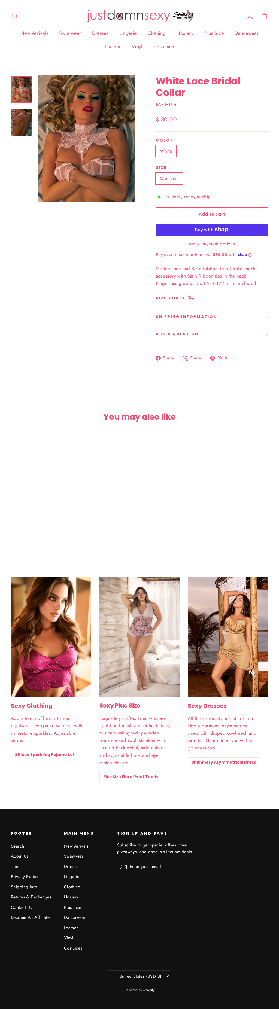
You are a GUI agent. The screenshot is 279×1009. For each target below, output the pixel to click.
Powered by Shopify (140, 989)
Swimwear (70, 33)
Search (17, 846)
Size (161, 168)
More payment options (212, 243)
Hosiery (185, 33)
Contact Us (21, 907)
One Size (169, 178)
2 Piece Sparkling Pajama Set (45, 754)
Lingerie (128, 33)
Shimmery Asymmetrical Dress (224, 762)
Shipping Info (24, 887)
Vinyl (137, 46)
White (166, 151)
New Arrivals (34, 33)
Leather (113, 46)
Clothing (157, 33)
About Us (19, 856)
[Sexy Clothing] (51, 637)
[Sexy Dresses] (228, 637)
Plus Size (214, 33)
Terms (16, 866)
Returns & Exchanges (31, 897)
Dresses (100, 33)
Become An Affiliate (30, 917)
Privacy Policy (24, 876)
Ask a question (177, 334)
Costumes (163, 46)
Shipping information (186, 316)
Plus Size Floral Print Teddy (131, 776)
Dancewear (247, 33)
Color (165, 140)
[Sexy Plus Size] (139, 637)
